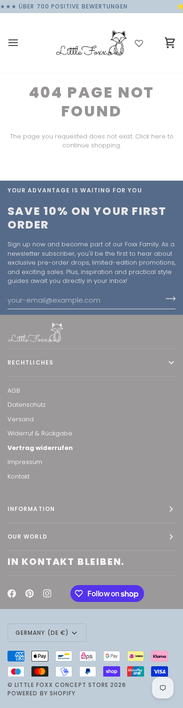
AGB (14, 390)
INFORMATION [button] (31, 509)
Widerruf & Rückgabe (40, 433)
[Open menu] (22, 43)
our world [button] (27, 537)
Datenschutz (27, 404)
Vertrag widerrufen (40, 447)
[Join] (167, 298)
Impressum (25, 461)
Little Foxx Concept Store (61, 685)
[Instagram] (47, 593)
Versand (21, 419)
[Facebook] (12, 593)
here (158, 136)
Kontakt (19, 476)
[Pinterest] (29, 593)
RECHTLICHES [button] (30, 362)
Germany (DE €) (42, 633)
